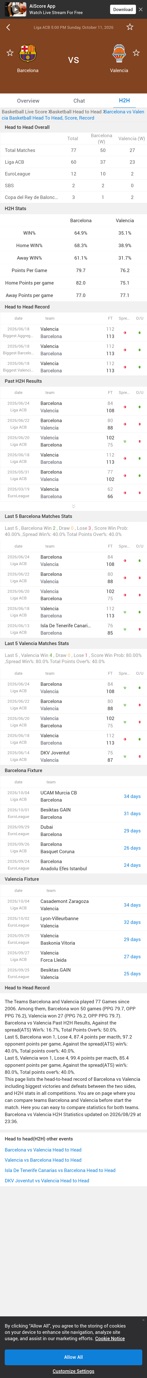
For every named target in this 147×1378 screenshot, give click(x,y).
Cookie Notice (110, 1338)
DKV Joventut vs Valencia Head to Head (47, 1180)
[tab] (28, 100)
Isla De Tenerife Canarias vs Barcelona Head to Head (60, 1170)
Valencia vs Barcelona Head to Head (43, 1160)
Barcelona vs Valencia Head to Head (43, 1150)
